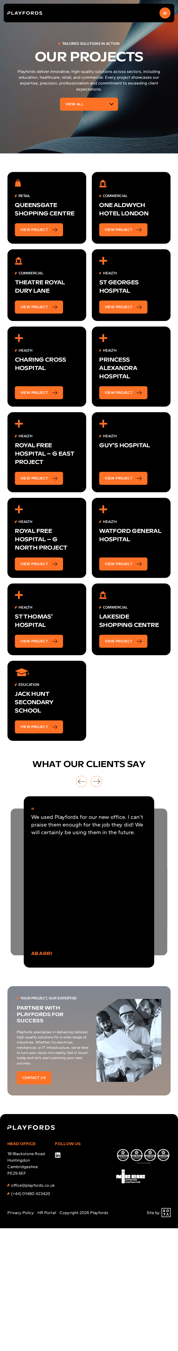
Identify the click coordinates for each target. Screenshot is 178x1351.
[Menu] (165, 13)
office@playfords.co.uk (33, 1185)
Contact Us (34, 1078)
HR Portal (47, 1212)
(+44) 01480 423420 (30, 1193)
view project (34, 229)
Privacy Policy (20, 1212)
